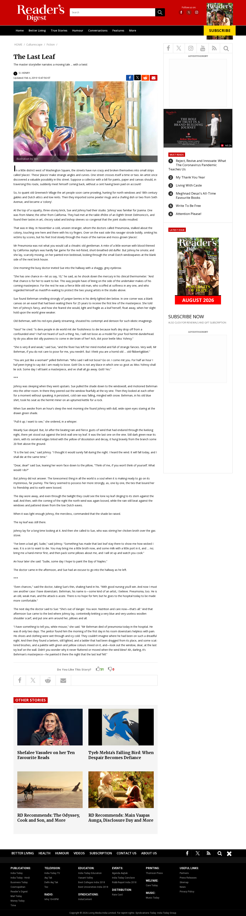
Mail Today (16, 896)
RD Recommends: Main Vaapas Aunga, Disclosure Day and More (120, 818)
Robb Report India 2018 (124, 882)
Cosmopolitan (18, 887)
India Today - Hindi (20, 877)
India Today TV (52, 873)
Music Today (152, 897)
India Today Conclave (123, 877)
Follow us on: (189, 7)
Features (118, 30)
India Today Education (90, 873)
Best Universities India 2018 (93, 887)
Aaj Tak (48, 877)
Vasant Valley (85, 877)
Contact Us (126, 853)
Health (44, 853)
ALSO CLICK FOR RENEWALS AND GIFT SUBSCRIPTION (197, 322)
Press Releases (188, 877)
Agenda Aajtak (120, 873)
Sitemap (184, 882)
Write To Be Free (188, 205)
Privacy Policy (187, 891)
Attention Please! (188, 213)
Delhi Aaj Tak (51, 882)
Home (20, 30)
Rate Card (117, 894)
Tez (46, 887)
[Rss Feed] (209, 852)
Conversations (97, 30)
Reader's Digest (19, 891)
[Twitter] (198, 852)
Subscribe (219, 30)
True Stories (59, 30)
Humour (77, 30)
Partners (184, 873)
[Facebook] (187, 852)
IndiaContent (85, 899)
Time (13, 905)
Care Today (152, 885)
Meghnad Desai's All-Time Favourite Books (196, 195)
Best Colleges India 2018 (91, 882)
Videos (79, 853)
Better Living (37, 30)
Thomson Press (154, 873)
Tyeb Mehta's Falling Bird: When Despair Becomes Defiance (121, 755)
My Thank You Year (190, 177)
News (183, 887)
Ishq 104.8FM (51, 899)
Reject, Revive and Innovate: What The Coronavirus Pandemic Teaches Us (197, 164)
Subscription (101, 853)
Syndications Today (145, 913)
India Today (17, 873)
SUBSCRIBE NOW (186, 316)
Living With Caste (189, 185)
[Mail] (153, 78)
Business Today (19, 882)
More (132, 30)
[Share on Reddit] (145, 78)
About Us (149, 853)
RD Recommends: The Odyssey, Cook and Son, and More (48, 818)
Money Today (18, 900)
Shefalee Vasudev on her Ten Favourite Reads (46, 755)
